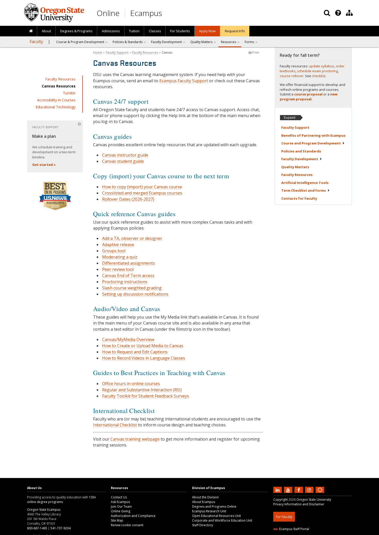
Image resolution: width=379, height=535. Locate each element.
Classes (155, 31)
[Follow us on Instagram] (310, 489)
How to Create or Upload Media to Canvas (142, 345)
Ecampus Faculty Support (183, 81)
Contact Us (119, 497)
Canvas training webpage (135, 439)
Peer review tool (118, 269)
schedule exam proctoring (317, 71)
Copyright (280, 499)
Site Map (117, 520)
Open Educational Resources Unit (216, 516)
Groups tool (113, 251)
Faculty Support (117, 52)
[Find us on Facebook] (299, 489)
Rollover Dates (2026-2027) (128, 199)
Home (97, 52)
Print (255, 52)
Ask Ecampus (120, 502)
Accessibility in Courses (56, 100)
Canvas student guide (123, 161)
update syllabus (321, 66)
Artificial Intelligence (304, 182)
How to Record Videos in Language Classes (143, 358)
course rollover (291, 76)
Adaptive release (118, 244)
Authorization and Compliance (133, 516)
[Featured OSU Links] (338, 12)
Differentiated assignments (128, 263)
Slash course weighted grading (132, 288)
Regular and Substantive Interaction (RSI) (142, 390)
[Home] (30, 31)
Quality (295, 167)
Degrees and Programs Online (214, 506)
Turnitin (69, 93)
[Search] (327, 12)
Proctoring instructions (124, 282)
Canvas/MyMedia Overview (128, 339)
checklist (318, 76)
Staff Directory (202, 525)
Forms (249, 42)
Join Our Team (121, 506)
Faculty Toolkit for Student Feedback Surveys (145, 396)
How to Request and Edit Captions (135, 352)
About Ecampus (203, 502)
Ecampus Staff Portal (294, 529)
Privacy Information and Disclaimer (298, 504)
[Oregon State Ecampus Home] (126, 13)
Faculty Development (166, 42)
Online (108, 13)
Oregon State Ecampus (43, 509)
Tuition (134, 31)
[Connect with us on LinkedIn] (278, 489)
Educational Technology (56, 106)
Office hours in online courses (131, 383)
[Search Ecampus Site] (327, 12)
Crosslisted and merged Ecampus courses (142, 193)
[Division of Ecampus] (349, 12)
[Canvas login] (320, 494)
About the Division (205, 497)
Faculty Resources (60, 79)
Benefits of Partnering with (313, 135)
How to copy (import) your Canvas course (142, 187)
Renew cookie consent (127, 525)
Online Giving (120, 511)
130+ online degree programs (61, 499)
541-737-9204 (61, 528)
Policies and (301, 151)
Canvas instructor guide (125, 155)
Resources (228, 42)
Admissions (111, 31)
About (46, 31)
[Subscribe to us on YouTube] (289, 489)
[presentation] (338, 12)
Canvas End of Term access (128, 275)
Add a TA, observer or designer (132, 238)
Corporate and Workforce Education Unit (222, 520)
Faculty (36, 41)
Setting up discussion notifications (135, 294)
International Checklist (115, 425)
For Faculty (284, 516)
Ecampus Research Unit (209, 511)
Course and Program (311, 143)
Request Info (235, 31)
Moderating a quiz (119, 257)
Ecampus (146, 13)
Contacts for (299, 198)
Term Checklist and (303, 190)
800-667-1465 (37, 528)
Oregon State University (313, 499)
